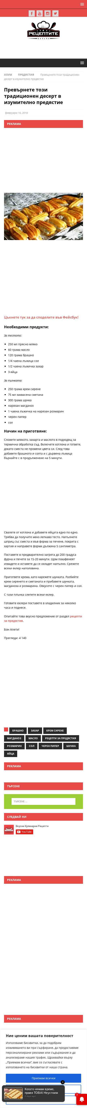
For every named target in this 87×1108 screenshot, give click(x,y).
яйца (10, 753)
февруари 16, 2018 (16, 113)
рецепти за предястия (60, 738)
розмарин (14, 746)
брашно (18, 730)
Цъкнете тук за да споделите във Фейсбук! (41, 317)
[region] (43, 1069)
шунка (71, 746)
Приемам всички (43, 1078)
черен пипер (50, 746)
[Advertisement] (45, 48)
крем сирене (55, 730)
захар (35, 730)
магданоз (14, 738)
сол (31, 746)
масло (33, 738)
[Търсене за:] (43, 801)
